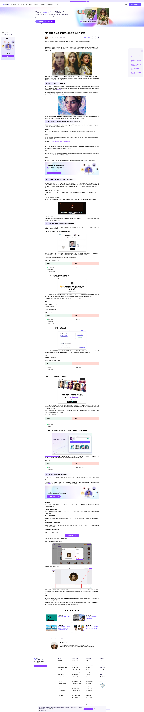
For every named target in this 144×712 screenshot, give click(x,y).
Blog (101, 681)
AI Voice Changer (76, 690)
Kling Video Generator (77, 697)
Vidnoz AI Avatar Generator (52, 456)
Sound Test (88, 683)
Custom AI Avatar (61, 690)
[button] (60, 710)
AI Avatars (60, 681)
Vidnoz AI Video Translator (63, 667)
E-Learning (88, 674)
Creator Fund (103, 662)
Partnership (102, 665)
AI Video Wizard (61, 693)
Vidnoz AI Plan (61, 674)
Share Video (88, 695)
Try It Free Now (72, 535)
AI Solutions (50, 28)
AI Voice (59, 688)
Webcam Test (89, 688)
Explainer (88, 669)
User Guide (102, 676)
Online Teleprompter (90, 702)
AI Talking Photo (75, 660)
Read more (51, 708)
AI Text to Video (75, 662)
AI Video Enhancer (76, 665)
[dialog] (72, 709)
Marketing (88, 662)
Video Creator (89, 699)
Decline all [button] (99, 709)
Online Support (103, 679)
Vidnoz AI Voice (61, 669)
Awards (101, 660)
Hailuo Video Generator (77, 702)
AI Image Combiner (76, 681)
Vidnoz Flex (60, 665)
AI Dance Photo (75, 667)
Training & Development (91, 672)
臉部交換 (59, 90)
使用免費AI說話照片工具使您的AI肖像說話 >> (60, 141)
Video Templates (61, 686)
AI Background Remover (77, 686)
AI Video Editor (61, 695)
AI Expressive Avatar (62, 683)
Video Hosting (89, 697)
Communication (89, 665)
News (87, 676)
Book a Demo (103, 669)
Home (46, 28)
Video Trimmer (89, 690)
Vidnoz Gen (20, 4)
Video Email (88, 693)
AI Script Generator (76, 669)
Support (88, 667)
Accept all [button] (88, 709)
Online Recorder (75, 674)
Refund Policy (107, 709)
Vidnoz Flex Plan (61, 676)
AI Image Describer (76, 699)
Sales (87, 660)
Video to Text (89, 704)
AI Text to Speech (76, 693)
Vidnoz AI (13, 4)
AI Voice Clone (75, 688)
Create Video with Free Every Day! (79, 1)
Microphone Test (89, 686)
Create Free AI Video (40, 666)
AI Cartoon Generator (77, 683)
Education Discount (104, 672)
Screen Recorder (89, 681)
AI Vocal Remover (76, 695)
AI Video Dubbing (76, 672)
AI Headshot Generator (77, 679)
